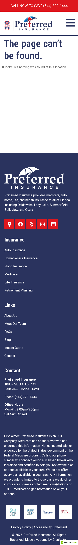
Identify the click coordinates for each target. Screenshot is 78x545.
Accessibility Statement (50, 527)
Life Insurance (14, 282)
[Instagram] (42, 224)
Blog (7, 340)
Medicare (11, 274)
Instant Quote (13, 348)
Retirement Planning (18, 290)
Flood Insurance (15, 266)
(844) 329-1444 (26, 397)
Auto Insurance (14, 250)
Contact (9, 356)
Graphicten (60, 540)
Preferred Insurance (37, 535)
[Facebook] (20, 224)
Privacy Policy (21, 527)
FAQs (8, 332)
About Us (10, 316)
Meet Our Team (15, 324)
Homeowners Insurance (21, 258)
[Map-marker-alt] (9, 224)
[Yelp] (31, 224)
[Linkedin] (53, 224)
